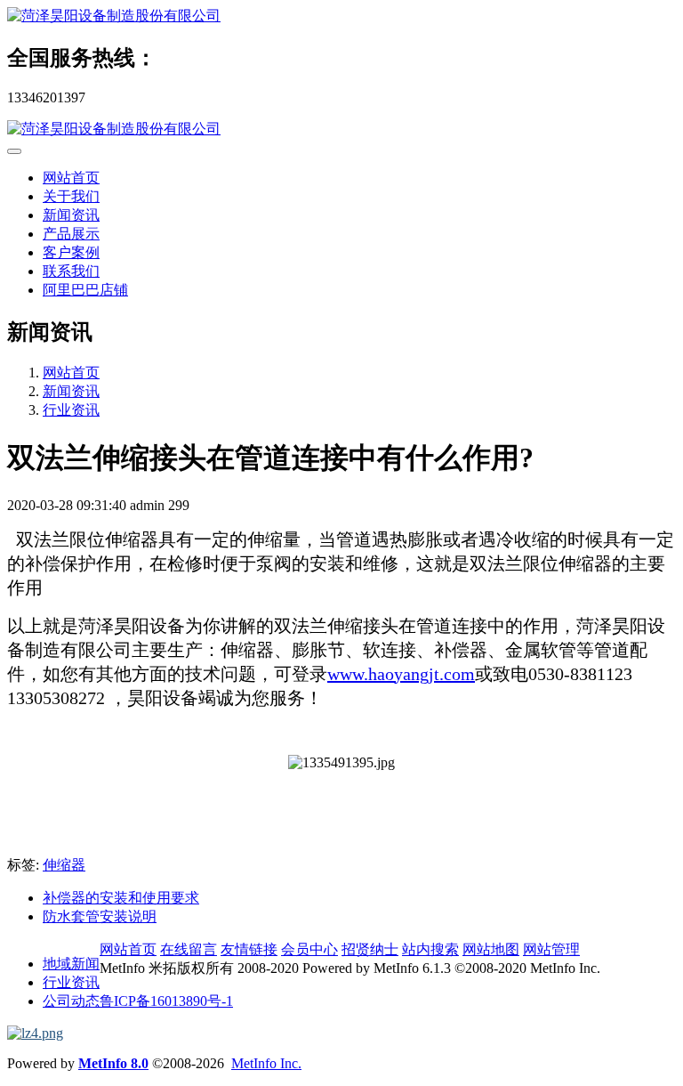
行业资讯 (71, 409)
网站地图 (490, 949)
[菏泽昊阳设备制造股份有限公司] (341, 16)
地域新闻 (71, 963)
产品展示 (71, 233)
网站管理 (551, 949)
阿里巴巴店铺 (85, 289)
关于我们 (71, 196)
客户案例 (71, 252)
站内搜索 (430, 949)
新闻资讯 (71, 215)
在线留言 (188, 949)
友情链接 (249, 949)
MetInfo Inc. (266, 1063)
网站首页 (71, 177)
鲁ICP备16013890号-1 (166, 1001)
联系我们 (71, 271)
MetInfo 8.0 (113, 1063)
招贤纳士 (370, 949)
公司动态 (71, 1001)
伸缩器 (64, 864)
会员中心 (309, 949)
